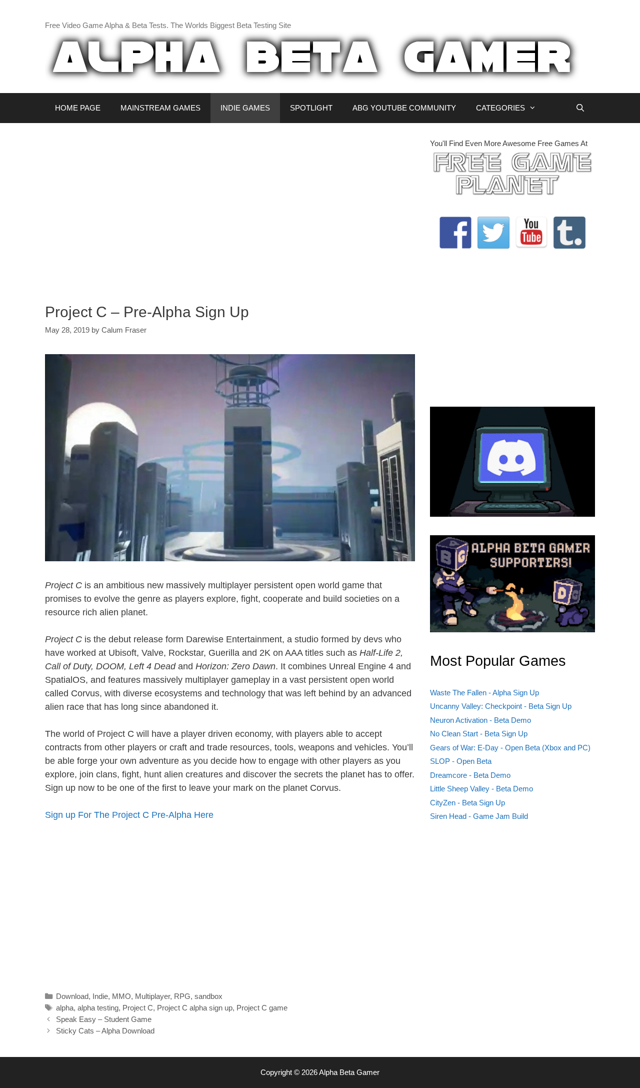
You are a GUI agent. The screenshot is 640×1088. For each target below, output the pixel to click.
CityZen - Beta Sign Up (467, 802)
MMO (121, 996)
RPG (182, 996)
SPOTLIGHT (311, 108)
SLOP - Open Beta (461, 761)
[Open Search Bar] (580, 108)
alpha (65, 1007)
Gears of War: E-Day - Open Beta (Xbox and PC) (510, 747)
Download (72, 996)
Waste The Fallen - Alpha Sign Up (484, 692)
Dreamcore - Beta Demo (470, 775)
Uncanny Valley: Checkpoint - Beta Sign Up (501, 706)
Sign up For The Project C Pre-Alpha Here (129, 815)
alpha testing (98, 1007)
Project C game (262, 1007)
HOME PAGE (77, 108)
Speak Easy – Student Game (104, 1019)
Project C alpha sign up (194, 1007)
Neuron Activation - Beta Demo (480, 720)
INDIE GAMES (245, 108)
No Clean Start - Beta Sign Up (479, 733)
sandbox (208, 996)
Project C (137, 1007)
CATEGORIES (500, 108)
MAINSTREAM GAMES (160, 108)
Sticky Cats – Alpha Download (105, 1030)
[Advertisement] (230, 208)
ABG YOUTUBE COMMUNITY (404, 108)
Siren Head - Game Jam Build (479, 816)
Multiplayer (152, 996)
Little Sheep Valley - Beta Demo (481, 788)
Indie (100, 996)
